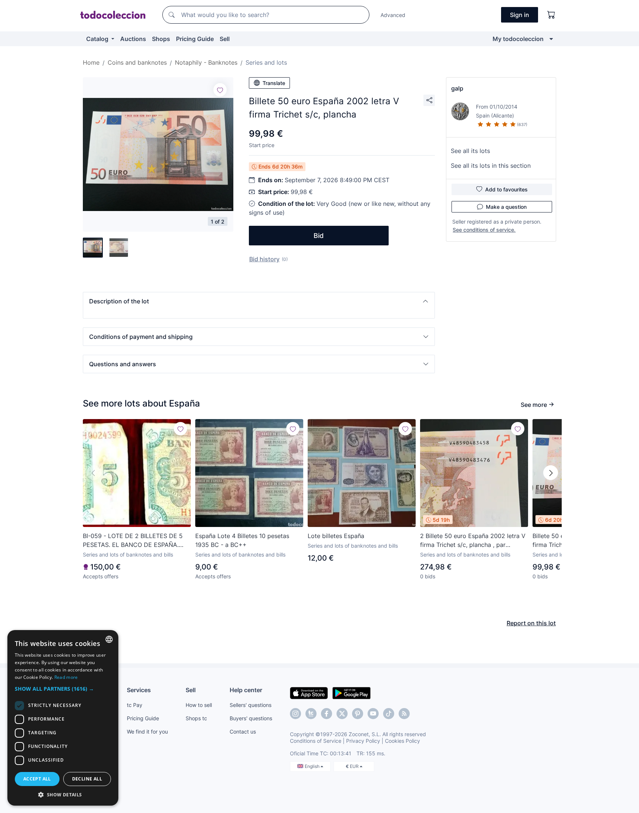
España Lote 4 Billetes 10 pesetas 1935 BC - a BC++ (242, 540)
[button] (259, 301)
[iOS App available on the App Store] (309, 692)
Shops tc (196, 718)
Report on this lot (531, 623)
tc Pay (134, 705)
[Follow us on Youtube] (373, 713)
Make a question (506, 207)
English (313, 766)
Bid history (264, 259)
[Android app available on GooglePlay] (351, 692)
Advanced (393, 15)
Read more (66, 677)
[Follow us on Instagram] (295, 713)
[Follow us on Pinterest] (357, 713)
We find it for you (147, 731)
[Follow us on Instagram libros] (311, 713)
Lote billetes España (336, 536)
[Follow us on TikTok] (388, 713)
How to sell (199, 705)
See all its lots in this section (491, 165)
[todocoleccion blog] (404, 713)
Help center (246, 690)
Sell (225, 38)
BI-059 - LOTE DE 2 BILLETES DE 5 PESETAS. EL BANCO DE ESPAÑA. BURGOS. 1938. (133, 540)
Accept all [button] (37, 779)
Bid (319, 235)
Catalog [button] (98, 38)
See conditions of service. (484, 230)
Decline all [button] (87, 779)
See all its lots (470, 150)
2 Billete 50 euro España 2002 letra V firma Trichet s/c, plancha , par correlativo (472, 540)
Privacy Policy (363, 741)
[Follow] (220, 89)
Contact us (243, 731)
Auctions (133, 38)
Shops (161, 38)
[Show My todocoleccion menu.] (551, 38)
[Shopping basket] (551, 15)
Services (139, 690)
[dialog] (62, 718)
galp (457, 88)
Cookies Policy (402, 741)
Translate (274, 83)
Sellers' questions (250, 705)
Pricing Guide (195, 38)
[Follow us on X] (342, 713)
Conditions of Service (315, 741)
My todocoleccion (518, 38)
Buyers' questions (251, 718)
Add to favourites (506, 189)
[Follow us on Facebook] (326, 713)
